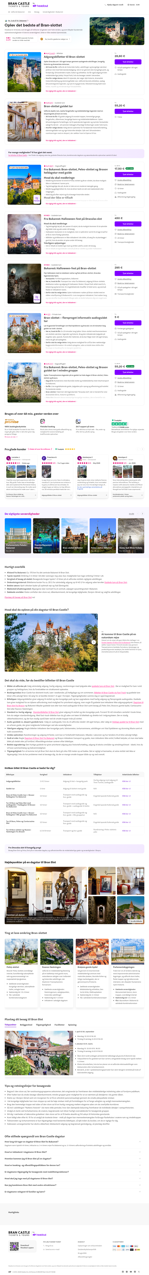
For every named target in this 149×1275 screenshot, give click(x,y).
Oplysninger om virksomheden (90, 1245)
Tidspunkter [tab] (10, 1024)
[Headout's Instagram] (127, 1272)
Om (29, 12)
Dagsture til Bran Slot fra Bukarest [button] (39, 738)
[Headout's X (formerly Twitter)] (139, 1272)
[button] (11, 471)
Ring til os (49, 1245)
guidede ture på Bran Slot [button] (103, 686)
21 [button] (49, 314)
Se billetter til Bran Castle (17, 155)
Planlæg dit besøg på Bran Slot (18, 597)
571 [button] (51, 103)
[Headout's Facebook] (135, 1272)
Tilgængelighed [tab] (43, 1024)
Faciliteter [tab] (59, 1024)
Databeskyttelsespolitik (87, 1249)
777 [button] (51, 364)
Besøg (36, 12)
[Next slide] (38, 72)
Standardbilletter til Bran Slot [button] (46, 712)
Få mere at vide (10, 437)
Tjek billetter (128, 61)
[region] (24, 72)
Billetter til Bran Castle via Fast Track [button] (110, 692)
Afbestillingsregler (85, 1257)
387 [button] (51, 166)
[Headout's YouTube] (131, 1272)
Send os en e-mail (52, 1249)
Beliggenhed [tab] (26, 1024)
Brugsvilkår (82, 1253)
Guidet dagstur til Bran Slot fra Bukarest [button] (116, 642)
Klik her (125, 781)
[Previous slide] (11, 72)
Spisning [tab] (72, 1024)
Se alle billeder (136, 921)
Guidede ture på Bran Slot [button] (115, 582)
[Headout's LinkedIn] (123, 1272)
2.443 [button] (52, 53)
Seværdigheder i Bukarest (53, 12)
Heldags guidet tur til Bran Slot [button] (125, 721)
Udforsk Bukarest (18, 12)
